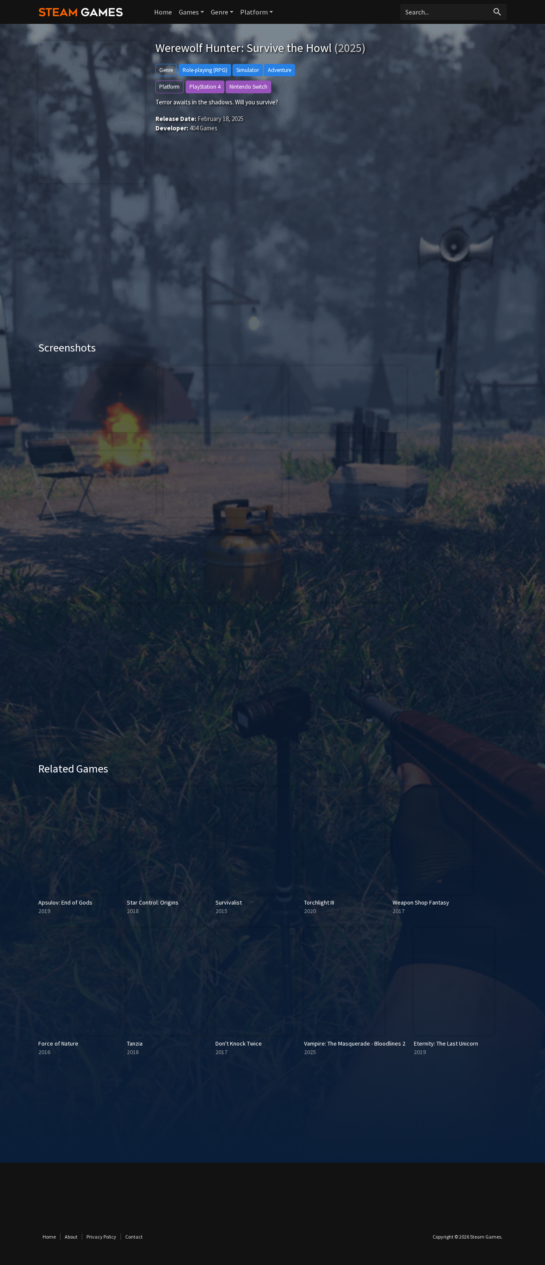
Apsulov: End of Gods (65, 902)
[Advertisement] (272, 268)
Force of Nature (58, 1043)
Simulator (247, 70)
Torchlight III (319, 902)
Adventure (279, 70)
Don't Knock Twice (238, 1043)
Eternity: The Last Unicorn (446, 1043)
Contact (134, 1236)
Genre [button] (219, 12)
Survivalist (228, 902)
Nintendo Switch (248, 86)
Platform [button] (254, 12)
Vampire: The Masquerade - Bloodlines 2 (354, 1043)
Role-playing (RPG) (205, 70)
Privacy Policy (101, 1236)
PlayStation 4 (205, 86)
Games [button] (189, 12)
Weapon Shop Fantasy (421, 902)
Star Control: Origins (152, 902)
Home (163, 12)
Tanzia (135, 1043)
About (71, 1236)
